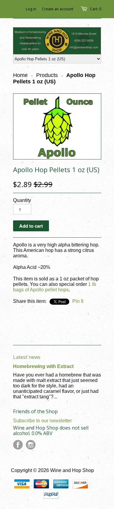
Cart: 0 (95, 9)
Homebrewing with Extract (43, 366)
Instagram (31, 445)
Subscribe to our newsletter (42, 420)
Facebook (18, 445)
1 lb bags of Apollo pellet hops (54, 287)
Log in (31, 9)
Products (47, 75)
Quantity (22, 200)
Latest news (26, 357)
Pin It (77, 301)
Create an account (57, 9)
